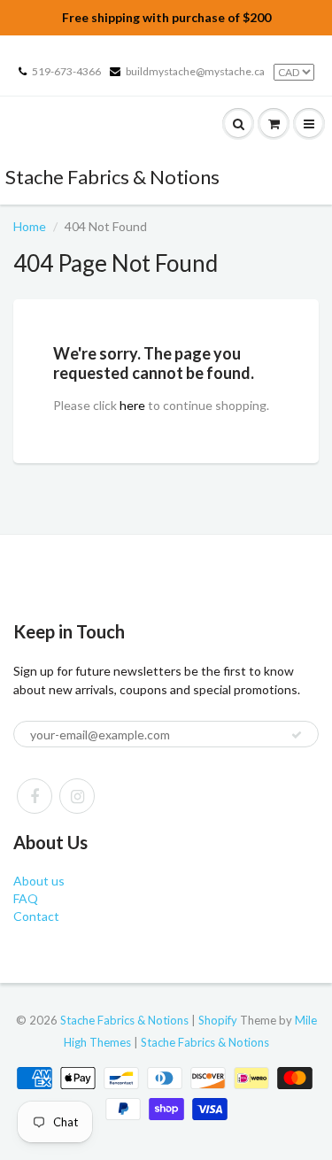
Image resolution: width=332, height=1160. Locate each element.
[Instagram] (77, 796)
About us (39, 880)
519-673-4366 (66, 71)
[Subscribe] (296, 735)
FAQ (25, 898)
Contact (36, 916)
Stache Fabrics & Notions (112, 177)
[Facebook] (34, 796)
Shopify (217, 1020)
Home (29, 226)
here (132, 405)
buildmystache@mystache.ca (195, 71)
